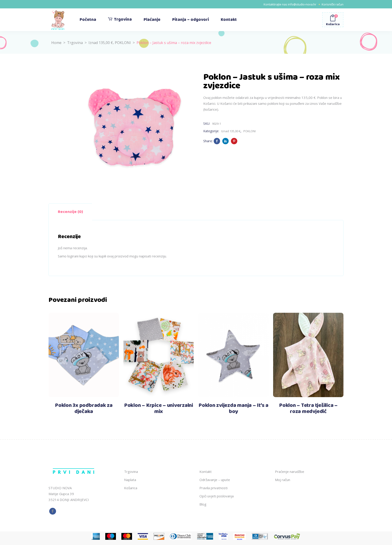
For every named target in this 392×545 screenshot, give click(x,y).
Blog (202, 504)
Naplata (130, 479)
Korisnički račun (332, 4)
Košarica (130, 488)
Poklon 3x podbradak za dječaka (84, 408)
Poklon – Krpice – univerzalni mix (158, 408)
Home (56, 42)
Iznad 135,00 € (100, 42)
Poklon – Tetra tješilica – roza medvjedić (308, 408)
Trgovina (75, 42)
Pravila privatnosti (213, 488)
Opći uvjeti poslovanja (216, 496)
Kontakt (205, 471)
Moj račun (282, 479)
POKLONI (123, 42)
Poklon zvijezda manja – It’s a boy (233, 408)
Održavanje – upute (214, 479)
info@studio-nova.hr (302, 4)
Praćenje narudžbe (289, 471)
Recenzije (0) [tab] (70, 212)
